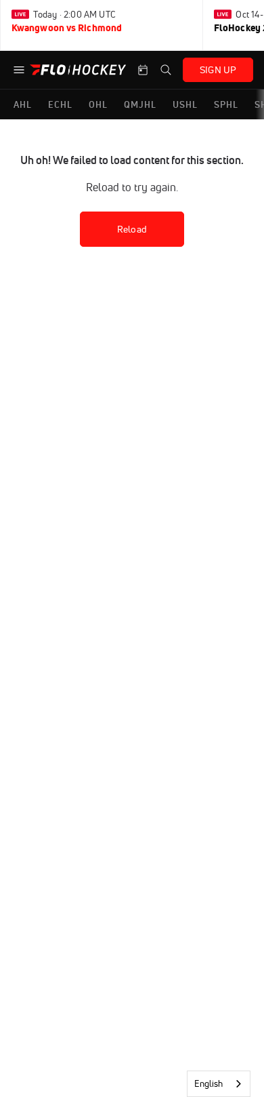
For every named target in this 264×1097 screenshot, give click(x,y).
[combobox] (218, 1084)
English (208, 1083)
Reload (132, 229)
